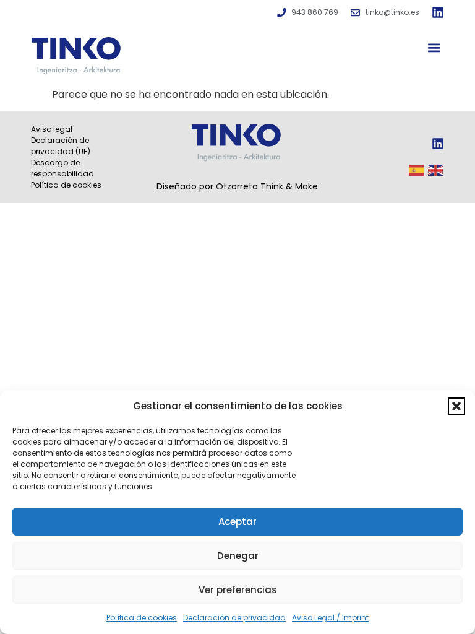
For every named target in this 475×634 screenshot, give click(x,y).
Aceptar (237, 521)
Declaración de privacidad (234, 617)
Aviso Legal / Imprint (330, 617)
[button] (456, 406)
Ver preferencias (238, 589)
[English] (436, 169)
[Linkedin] (438, 12)
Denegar (238, 555)
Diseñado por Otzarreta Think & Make (237, 186)
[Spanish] (417, 169)
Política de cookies (141, 617)
